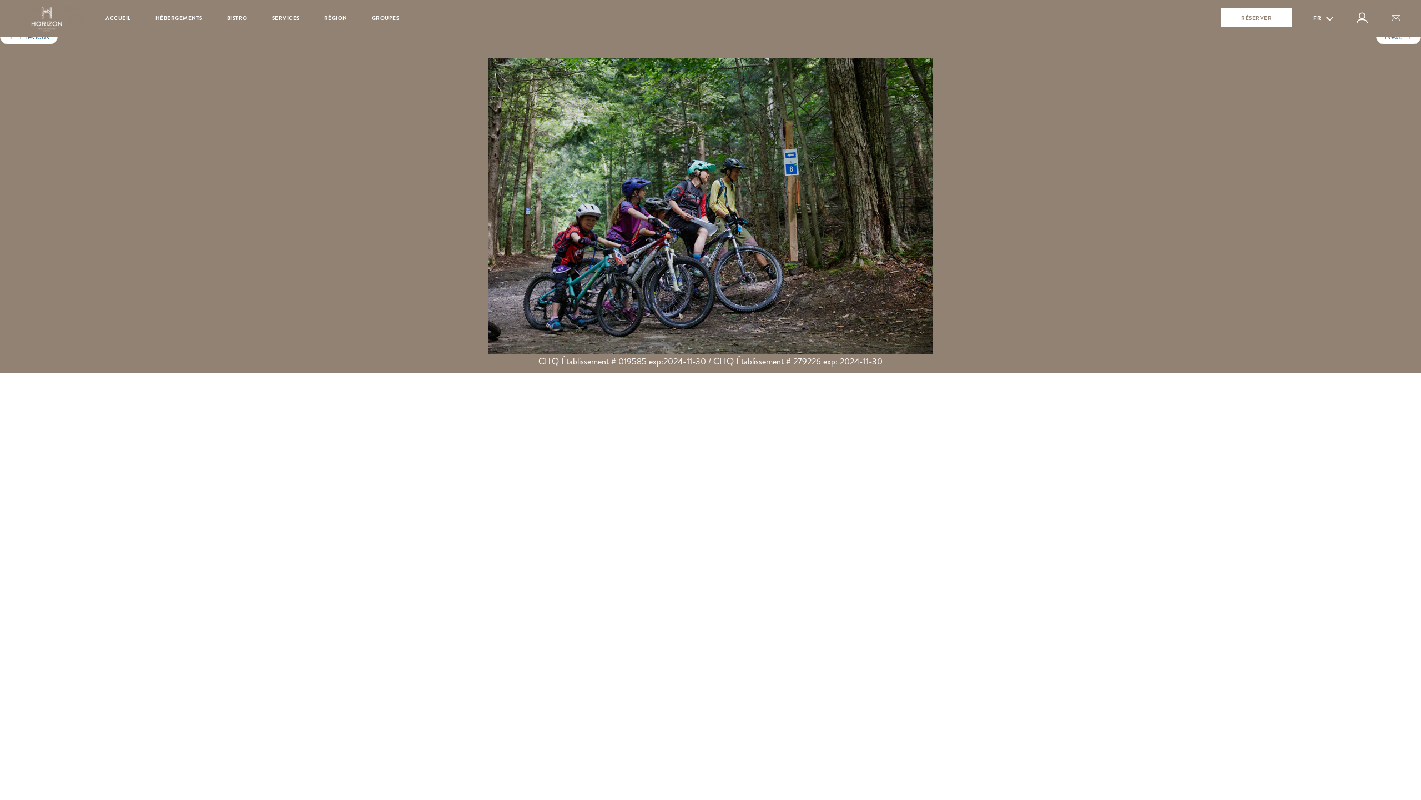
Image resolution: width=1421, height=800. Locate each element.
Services (286, 18)
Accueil (118, 18)
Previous (28, 36)
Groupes (386, 18)
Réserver (1256, 18)
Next (1398, 36)
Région (335, 18)
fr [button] (1318, 18)
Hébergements (179, 18)
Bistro (237, 18)
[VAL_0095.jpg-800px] (710, 206)
